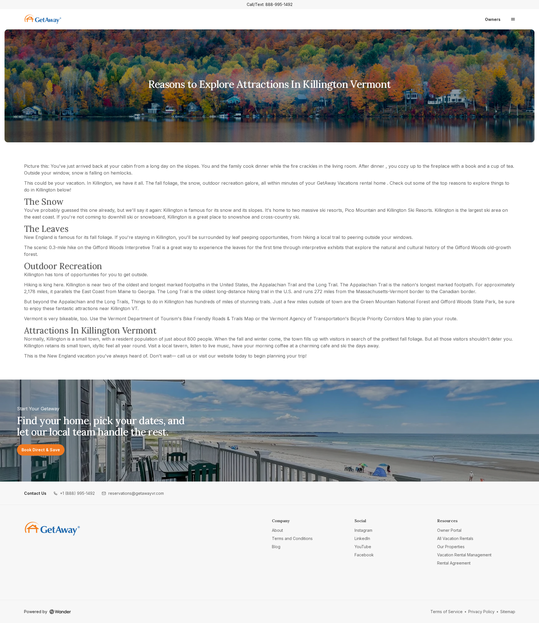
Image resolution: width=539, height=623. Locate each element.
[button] (74, 493)
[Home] (52, 529)
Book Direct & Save (41, 449)
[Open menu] (513, 19)
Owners (493, 19)
